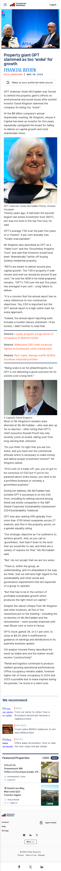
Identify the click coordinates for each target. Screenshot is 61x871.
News (19, 708)
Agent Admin (50, 823)
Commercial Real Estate (17, 5)
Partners (21, 725)
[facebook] (24, 835)
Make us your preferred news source (32, 82)
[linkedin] (30, 835)
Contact (5, 822)
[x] (37, 835)
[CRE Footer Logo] (8, 815)
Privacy (21, 855)
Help (4, 826)
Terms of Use (30, 855)
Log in (53, 4)
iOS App (5, 831)
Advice (19, 739)
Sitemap (41, 855)
